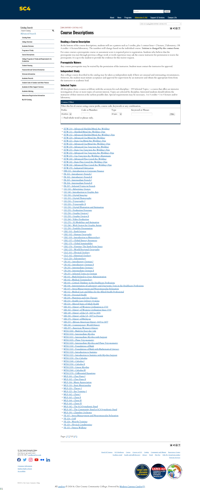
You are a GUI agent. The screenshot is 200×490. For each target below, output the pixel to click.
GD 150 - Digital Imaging (76, 195)
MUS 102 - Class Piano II (75, 379)
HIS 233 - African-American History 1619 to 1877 (86, 322)
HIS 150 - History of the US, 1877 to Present (83, 315)
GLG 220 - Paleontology (75, 258)
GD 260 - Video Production (76, 219)
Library (144, 455)
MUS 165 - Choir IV (73, 403)
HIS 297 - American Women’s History (81, 328)
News (119, 17)
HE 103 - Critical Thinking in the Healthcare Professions (89, 282)
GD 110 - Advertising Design (77, 189)
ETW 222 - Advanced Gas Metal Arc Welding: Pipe (87, 143)
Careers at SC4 (137, 452)
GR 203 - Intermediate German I (78, 267)
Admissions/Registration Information (33, 95)
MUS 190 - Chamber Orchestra (78, 412)
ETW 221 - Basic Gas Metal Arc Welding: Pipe (85, 140)
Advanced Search (28, 33)
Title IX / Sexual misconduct (171, 455)
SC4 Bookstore (119, 452)
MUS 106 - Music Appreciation (78, 382)
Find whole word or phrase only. (78, 117)
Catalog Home (26, 37)
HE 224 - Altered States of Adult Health (81, 303)
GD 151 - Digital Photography (77, 198)
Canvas (128, 452)
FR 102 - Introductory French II (78, 177)
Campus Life (172, 17)
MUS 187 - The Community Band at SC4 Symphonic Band (90, 409)
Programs (128, 17)
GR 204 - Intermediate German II (79, 270)
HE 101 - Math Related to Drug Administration (85, 276)
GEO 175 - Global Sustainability (78, 243)
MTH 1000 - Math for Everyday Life (80, 331)
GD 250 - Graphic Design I (76, 213)
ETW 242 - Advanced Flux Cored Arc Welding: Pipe (88, 165)
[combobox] (160, 24)
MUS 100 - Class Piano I (74, 376)
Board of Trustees (106, 452)
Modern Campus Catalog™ (132, 486)
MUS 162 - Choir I (72, 394)
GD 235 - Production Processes (78, 210)
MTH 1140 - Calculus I (74, 361)
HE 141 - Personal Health (75, 294)
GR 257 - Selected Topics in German (80, 273)
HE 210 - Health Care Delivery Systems (81, 300)
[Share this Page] (174, 28)
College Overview (27, 42)
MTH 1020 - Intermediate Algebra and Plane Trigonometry (91, 343)
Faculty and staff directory (132, 455)
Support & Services (157, 17)
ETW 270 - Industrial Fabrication (79, 168)
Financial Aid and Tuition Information (33, 69)
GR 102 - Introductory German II (79, 264)
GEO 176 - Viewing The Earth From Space (83, 246)
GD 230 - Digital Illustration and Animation (84, 207)
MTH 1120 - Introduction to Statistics (80, 352)
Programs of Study (27, 50)
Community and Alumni (158, 452)
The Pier (157, 455)
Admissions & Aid (141, 17)
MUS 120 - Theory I (73, 388)
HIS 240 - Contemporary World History (82, 325)
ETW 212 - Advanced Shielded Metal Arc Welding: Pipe (89, 134)
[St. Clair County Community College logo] (25, 14)
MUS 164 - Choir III (73, 400)
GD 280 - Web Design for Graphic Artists (82, 225)
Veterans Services (174, 458)
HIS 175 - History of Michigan (77, 319)
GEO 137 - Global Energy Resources (80, 240)
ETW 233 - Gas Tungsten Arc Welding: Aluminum (87, 155)
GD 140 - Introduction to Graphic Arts (81, 192)
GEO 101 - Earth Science (75, 231)
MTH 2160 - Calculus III (75, 370)
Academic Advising (27, 91)
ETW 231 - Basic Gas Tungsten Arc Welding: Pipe (87, 149)
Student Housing (27, 65)
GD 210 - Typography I (74, 201)
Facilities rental (117, 455)
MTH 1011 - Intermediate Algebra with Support (85, 337)
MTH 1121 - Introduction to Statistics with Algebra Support (90, 355)
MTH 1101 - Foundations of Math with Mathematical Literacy (91, 349)
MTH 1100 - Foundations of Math (79, 346)
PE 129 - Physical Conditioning (78, 424)
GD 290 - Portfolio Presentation (78, 228)
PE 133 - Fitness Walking (75, 427)
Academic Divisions (28, 46)
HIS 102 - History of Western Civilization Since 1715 (87, 309)
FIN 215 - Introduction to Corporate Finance (84, 171)
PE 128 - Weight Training (76, 421)
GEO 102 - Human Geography (78, 234)
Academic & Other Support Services (33, 87)
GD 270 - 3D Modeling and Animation (81, 222)
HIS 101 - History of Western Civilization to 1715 (86, 306)
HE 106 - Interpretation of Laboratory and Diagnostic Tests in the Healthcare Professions (104, 285)
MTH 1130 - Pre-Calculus (75, 358)
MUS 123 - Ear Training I (75, 391)
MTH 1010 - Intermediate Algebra (79, 334)
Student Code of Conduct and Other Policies (35, 82)
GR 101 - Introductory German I (78, 261)
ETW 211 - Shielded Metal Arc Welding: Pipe (84, 131)
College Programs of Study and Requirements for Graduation (37, 60)
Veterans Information (28, 74)
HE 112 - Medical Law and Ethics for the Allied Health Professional (94, 291)
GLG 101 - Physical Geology (77, 252)
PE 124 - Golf (70, 418)
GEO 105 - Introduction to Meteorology (82, 237)
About (112, 17)
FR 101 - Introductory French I (77, 174)
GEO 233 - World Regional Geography (82, 249)
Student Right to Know (25, 469)
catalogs (61, 486)
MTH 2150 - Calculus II (74, 364)
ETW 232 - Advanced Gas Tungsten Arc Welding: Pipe (89, 152)
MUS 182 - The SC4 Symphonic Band (81, 406)
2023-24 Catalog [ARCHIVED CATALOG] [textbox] (153, 24)
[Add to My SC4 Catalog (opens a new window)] (171, 28)
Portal (151, 455)
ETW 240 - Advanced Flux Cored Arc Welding (85, 159)
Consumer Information (25, 466)
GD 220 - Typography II (75, 204)
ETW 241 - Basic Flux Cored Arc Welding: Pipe (85, 162)
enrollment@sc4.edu (34, 455)
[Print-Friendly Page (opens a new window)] (176, 28)
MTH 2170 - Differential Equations (79, 373)
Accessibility (22, 471)
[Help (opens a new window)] (179, 28)
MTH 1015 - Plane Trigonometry (79, 340)
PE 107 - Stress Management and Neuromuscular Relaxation (91, 415)
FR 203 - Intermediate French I (78, 180)
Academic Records (27, 78)
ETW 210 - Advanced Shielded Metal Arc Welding (87, 128)
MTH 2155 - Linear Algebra (76, 367)
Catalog (146, 452)
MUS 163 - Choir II (72, 397)
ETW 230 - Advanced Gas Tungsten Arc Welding (86, 146)
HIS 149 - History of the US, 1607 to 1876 (82, 312)
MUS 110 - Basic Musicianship (77, 385)
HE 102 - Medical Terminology (78, 279)
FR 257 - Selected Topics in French (79, 186)
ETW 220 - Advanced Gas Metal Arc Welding (84, 137)
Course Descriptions (28, 54)
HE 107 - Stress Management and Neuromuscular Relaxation (91, 288)
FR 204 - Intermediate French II (78, 183)
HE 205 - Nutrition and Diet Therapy (81, 297)
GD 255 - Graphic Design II (76, 216)
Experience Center (174, 452)
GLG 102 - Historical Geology (77, 255)
